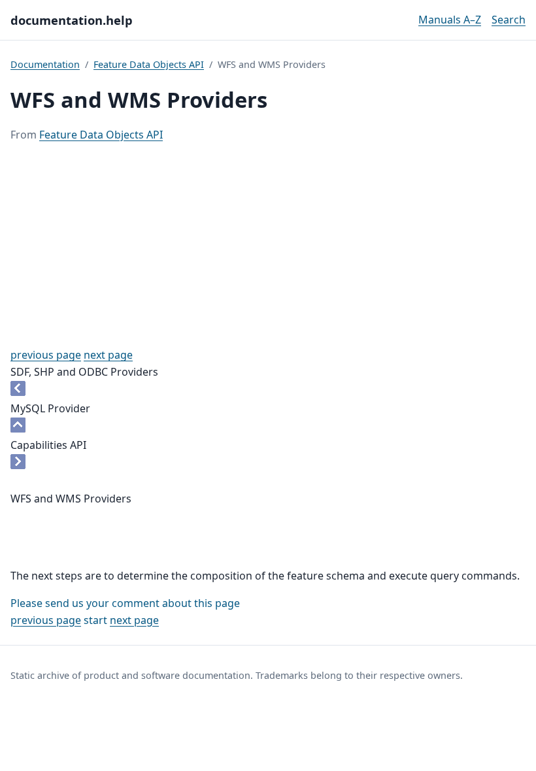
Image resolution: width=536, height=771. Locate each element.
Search (509, 19)
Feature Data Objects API (148, 64)
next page (108, 355)
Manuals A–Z (449, 19)
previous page (45, 355)
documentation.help (71, 20)
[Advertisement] (268, 245)
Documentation (45, 64)
